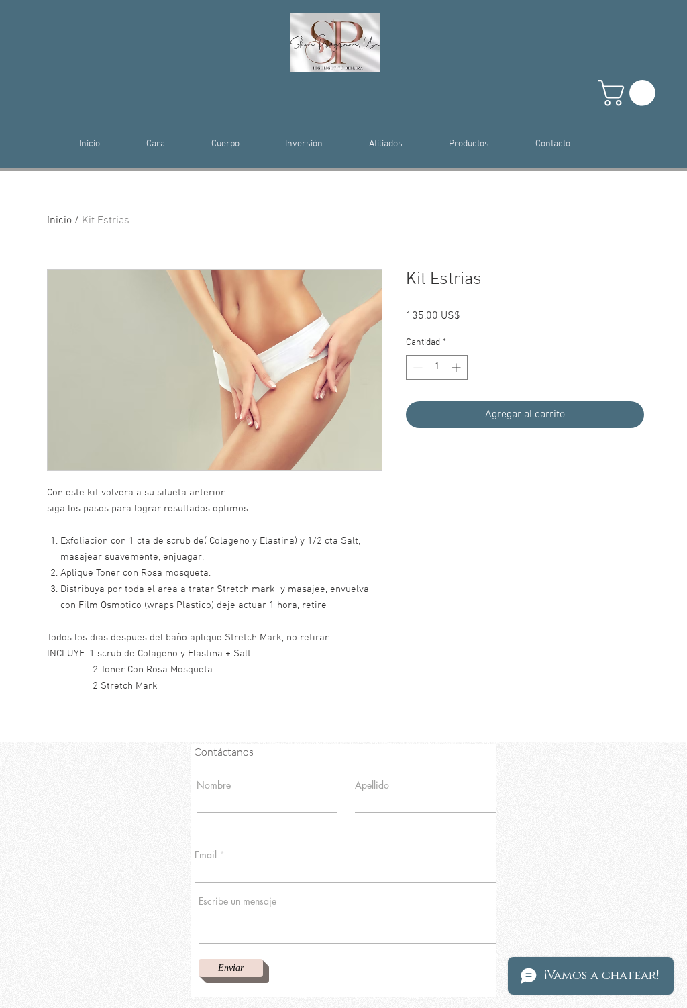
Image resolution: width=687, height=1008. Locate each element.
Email (206, 855)
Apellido (372, 785)
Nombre (214, 785)
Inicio (59, 221)
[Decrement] (416, 367)
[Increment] (457, 367)
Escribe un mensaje (237, 901)
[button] (630, 93)
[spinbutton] (437, 367)
